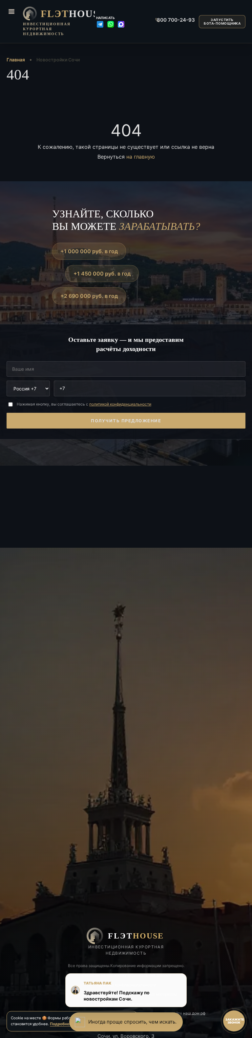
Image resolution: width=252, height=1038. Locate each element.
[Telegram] (100, 24)
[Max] (121, 24)
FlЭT (66, 13)
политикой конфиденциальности (120, 404)
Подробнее (61, 1024)
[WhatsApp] (111, 24)
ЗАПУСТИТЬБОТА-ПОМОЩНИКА (222, 21)
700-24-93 (173, 20)
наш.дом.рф (194, 1013)
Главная (16, 59)
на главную (140, 156)
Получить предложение (126, 420)
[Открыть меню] (11, 11)
